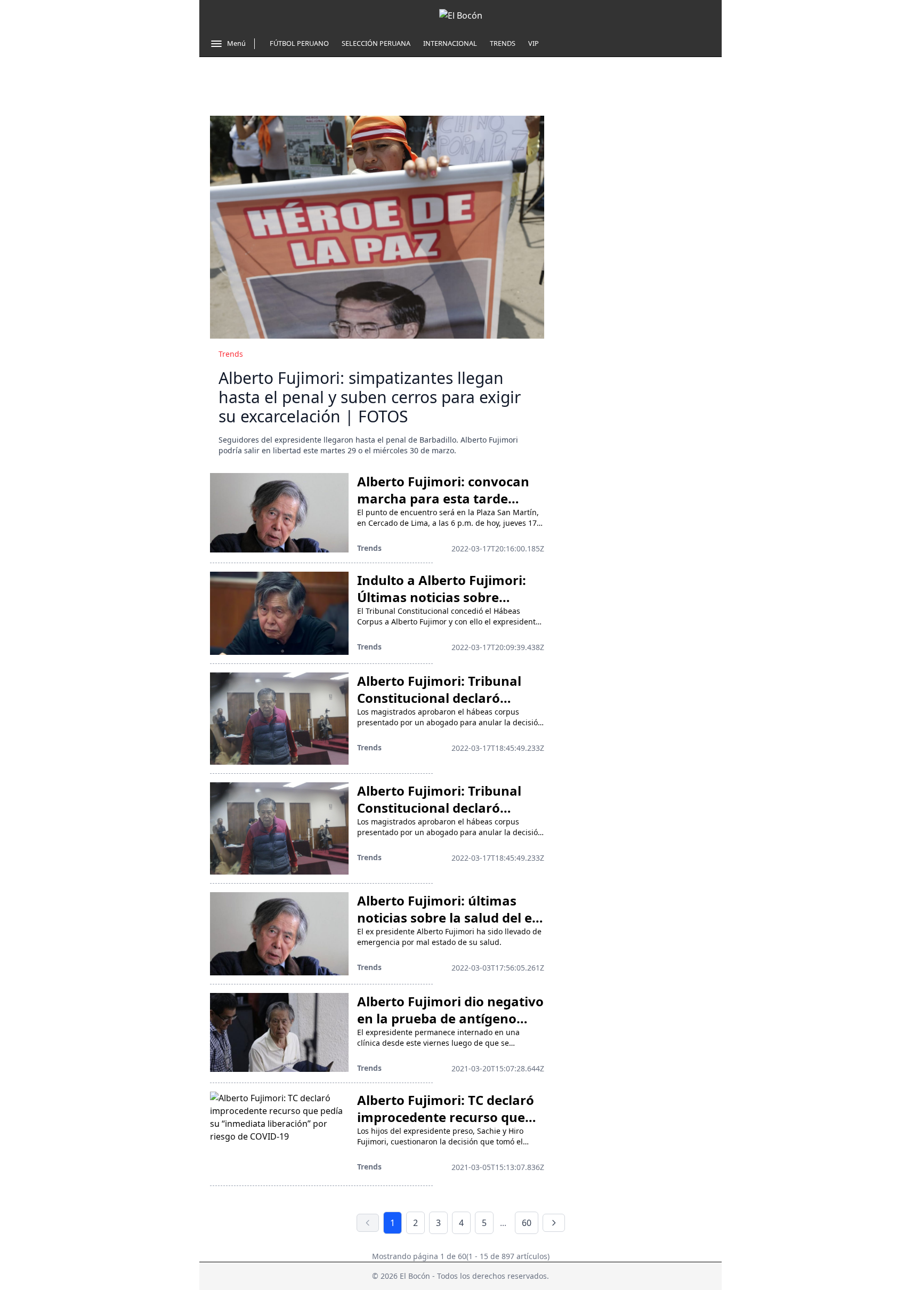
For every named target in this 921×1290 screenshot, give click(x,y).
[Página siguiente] (554, 1223)
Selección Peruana (376, 43)
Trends (502, 43)
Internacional (450, 43)
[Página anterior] (368, 1223)
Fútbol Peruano (299, 43)
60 (526, 1223)
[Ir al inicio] (460, 15)
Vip (533, 43)
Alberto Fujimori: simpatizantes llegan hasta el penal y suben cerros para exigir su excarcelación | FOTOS (370, 397)
